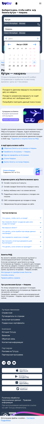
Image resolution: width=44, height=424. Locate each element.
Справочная (7, 313)
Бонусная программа (11, 319)
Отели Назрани (10, 158)
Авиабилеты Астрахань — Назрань (17, 152)
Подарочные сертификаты (13, 323)
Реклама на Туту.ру (10, 351)
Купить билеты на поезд (16, 162)
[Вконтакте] (9, 362)
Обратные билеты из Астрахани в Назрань (20, 148)
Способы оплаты (7, 275)
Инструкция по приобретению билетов (16, 272)
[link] (10, 119)
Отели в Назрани (9, 170)
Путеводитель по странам (13, 316)
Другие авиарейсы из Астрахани (16, 155)
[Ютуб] (14, 362)
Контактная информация (12, 342)
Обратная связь (8, 339)
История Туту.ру (9, 332)
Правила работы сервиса (10, 278)
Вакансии (6, 335)
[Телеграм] (4, 362)
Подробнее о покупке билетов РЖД (25, 139)
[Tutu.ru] (7, 3)
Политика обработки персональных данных (11, 399)
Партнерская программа (12, 355)
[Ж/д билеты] (16, 3)
